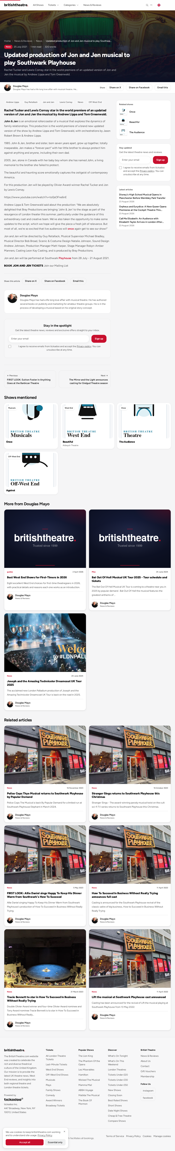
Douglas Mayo (29, 295)
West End (69, 408)
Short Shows (115, 1105)
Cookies (147, 1136)
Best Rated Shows (118, 1100)
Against (10, 490)
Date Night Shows (117, 1110)
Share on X (115, 87)
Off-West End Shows (57, 1074)
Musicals (12, 408)
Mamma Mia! (85, 1085)
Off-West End (14, 456)
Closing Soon (115, 1095)
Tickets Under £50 (118, 1085)
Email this (162, 87)
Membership (147, 1076)
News (39, 41)
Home (7, 41)
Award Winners (54, 1100)
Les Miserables (86, 1069)
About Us (146, 1061)
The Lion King (85, 1055)
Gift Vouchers (148, 1071)
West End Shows (55, 1069)
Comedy (50, 1095)
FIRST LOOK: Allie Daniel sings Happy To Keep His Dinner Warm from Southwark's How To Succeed (44, 894)
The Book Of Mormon (85, 1102)
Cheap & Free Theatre (119, 1115)
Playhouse (65, 258)
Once (9, 441)
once (71, 228)
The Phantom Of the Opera (89, 1063)
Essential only (55, 1142)
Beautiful (68, 441)
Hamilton (83, 1074)
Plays (48, 1085)
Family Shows (53, 1090)
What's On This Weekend (116, 1063)
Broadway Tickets (55, 1105)
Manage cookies (162, 1136)
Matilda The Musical (88, 1095)
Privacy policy (84, 346)
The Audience (127, 441)
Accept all (24, 1142)
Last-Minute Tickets (56, 1064)
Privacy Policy (133, 1136)
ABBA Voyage (85, 1090)
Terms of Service (115, 1136)
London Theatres (117, 1069)
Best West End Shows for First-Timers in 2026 (37, 577)
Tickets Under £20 (118, 1074)
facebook (148, 1097)
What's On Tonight (118, 1055)
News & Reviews (92, 5)
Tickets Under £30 (118, 1079)
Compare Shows (117, 1121)
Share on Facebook (139, 87)
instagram (148, 1090)
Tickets (52, 5)
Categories (70, 5)
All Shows (38, 5)
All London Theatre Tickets (56, 1057)
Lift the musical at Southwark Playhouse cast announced (129, 997)
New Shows (114, 1090)
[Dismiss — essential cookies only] (64, 1131)
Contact (145, 1066)
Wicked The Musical (89, 1079)
